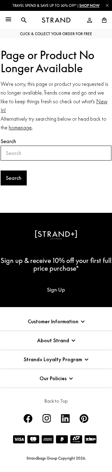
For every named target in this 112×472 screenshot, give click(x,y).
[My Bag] (101, 20)
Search (8, 141)
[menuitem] (89, 20)
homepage (20, 127)
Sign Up (56, 290)
